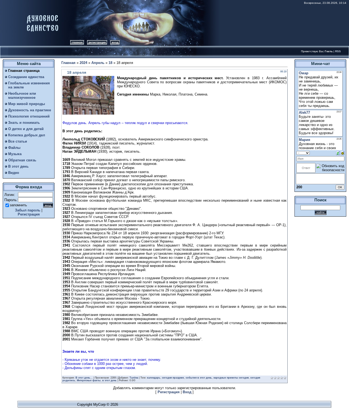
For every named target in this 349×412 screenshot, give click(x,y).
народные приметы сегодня (231, 377)
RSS (338, 51)
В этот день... (84, 377)
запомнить (18, 205)
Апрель (97, 63)
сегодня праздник (173, 377)
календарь (153, 377)
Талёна (134, 377)
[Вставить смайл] (342, 153)
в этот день (109, 380)
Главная (77, 42)
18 (110, 63)
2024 (83, 63)
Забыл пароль (27, 210)
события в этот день (199, 377)
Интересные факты (89, 380)
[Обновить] (338, 153)
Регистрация (97, 42)
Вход (115, 42)
